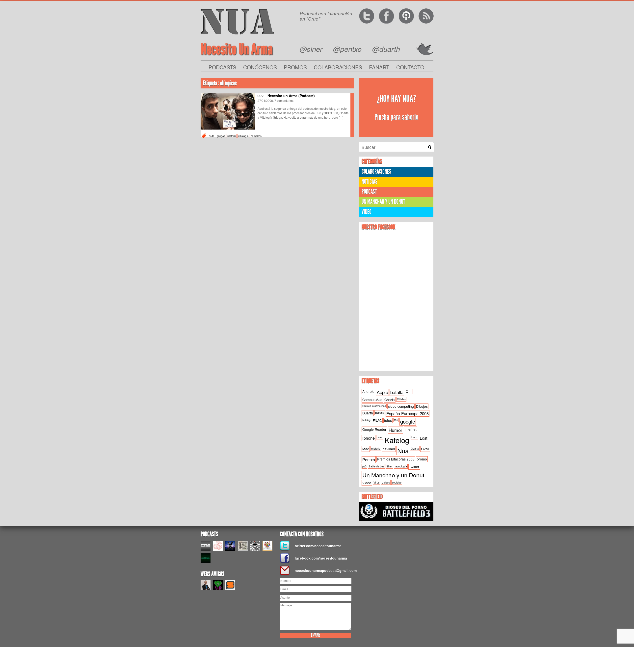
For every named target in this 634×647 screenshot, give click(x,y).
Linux (414, 437)
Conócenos (260, 67)
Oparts (415, 448)
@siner (311, 49)
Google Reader (374, 429)
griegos (221, 136)
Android (368, 391)
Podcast (369, 191)
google (407, 421)
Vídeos (386, 482)
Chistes (401, 399)
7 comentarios (283, 100)
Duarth (367, 412)
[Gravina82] (255, 546)
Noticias (369, 181)
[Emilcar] (230, 546)
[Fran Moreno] (206, 585)
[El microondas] (218, 546)
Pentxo (368, 459)
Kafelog (397, 440)
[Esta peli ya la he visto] (243, 546)
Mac (365, 448)
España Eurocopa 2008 (407, 413)
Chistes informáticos (374, 406)
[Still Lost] (206, 558)
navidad (389, 448)
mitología (243, 136)
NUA (237, 21)
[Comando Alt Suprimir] (206, 546)
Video (366, 212)
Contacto (410, 67)
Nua (403, 450)
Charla (389, 399)
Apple (382, 392)
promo (422, 459)
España (379, 412)
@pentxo (347, 49)
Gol (396, 420)
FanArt (379, 67)
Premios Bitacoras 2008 (396, 459)
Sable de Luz (376, 466)
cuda (211, 136)
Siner (389, 466)
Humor (395, 430)
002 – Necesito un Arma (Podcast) (286, 95)
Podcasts (222, 67)
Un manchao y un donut (383, 201)
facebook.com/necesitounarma (321, 558)
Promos (295, 67)
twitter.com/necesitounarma (318, 545)
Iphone (368, 438)
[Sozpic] (230, 585)
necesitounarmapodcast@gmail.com (324, 570)
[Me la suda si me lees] (218, 585)
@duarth (386, 49)
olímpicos (256, 136)
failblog (366, 420)
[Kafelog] (267, 546)
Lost (423, 438)
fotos (388, 420)
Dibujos (422, 406)
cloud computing (401, 406)
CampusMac (372, 399)
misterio (231, 136)
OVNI (425, 448)
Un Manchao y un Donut (393, 475)
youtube (396, 482)
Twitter (414, 466)
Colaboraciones (338, 67)
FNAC (377, 420)
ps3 (364, 466)
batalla (396, 392)
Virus (376, 482)
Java (379, 437)
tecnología (401, 466)
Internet (410, 429)
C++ (409, 391)
